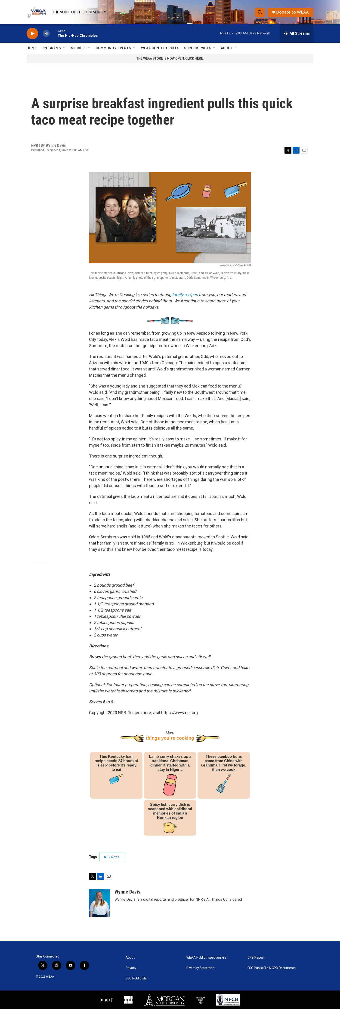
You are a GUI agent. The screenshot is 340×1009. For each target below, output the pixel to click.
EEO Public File (136, 978)
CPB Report (255, 957)
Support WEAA (197, 48)
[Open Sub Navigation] (64, 48)
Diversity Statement (201, 968)
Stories (78, 48)
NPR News (111, 857)
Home (32, 48)
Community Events (113, 48)
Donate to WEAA (292, 12)
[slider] (53, 33)
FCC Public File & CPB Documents (271, 968)
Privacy (131, 968)
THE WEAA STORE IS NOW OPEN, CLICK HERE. (170, 58)
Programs (51, 48)
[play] (32, 33)
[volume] (46, 33)
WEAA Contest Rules (160, 48)
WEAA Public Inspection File (206, 957)
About (226, 48)
